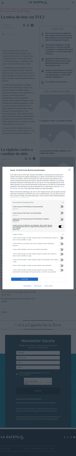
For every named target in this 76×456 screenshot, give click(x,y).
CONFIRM (24, 279)
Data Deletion (28, 286)
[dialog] (38, 228)
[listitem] (38, 202)
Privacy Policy (48, 286)
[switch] (61, 206)
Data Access (38, 286)
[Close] (70, 170)
